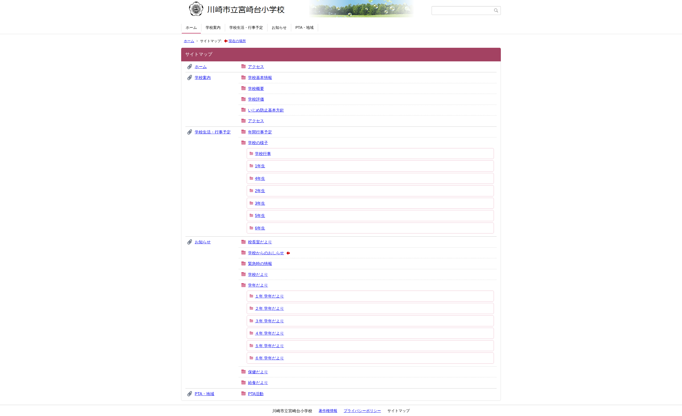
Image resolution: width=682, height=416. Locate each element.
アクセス (256, 66)
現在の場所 (237, 41)
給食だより (258, 382)
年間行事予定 (260, 132)
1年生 (260, 166)
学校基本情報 (260, 77)
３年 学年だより (269, 321)
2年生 (260, 190)
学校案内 (213, 27)
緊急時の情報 (260, 263)
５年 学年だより (269, 345)
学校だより (258, 274)
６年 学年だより (269, 358)
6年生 (260, 228)
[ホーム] (307, 10)
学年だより (258, 285)
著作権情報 (328, 411)
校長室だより (260, 242)
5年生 (260, 215)
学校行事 (263, 153)
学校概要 (256, 88)
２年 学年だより (269, 308)
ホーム (191, 27)
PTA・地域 (304, 27)
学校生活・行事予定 (246, 27)
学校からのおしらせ (266, 253)
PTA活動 (255, 393)
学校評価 (256, 99)
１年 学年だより (269, 296)
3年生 (260, 203)
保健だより (258, 372)
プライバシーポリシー (362, 411)
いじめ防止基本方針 (266, 110)
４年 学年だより (269, 333)
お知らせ (279, 27)
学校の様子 (258, 142)
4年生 (260, 178)
